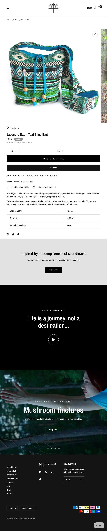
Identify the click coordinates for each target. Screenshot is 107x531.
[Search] (95, 8)
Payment (10, 482)
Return (9, 490)
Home (8, 20)
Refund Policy (11, 467)
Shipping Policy (12, 471)
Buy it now (53, 167)
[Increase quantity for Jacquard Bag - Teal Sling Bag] (16, 151)
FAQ (8, 486)
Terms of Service (12, 478)
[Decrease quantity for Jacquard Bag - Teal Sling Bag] (9, 151)
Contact (9, 493)
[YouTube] (54, 472)
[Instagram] (48, 472)
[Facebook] (42, 472)
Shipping (16, 142)
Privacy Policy (11, 474)
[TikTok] (42, 479)
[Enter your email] (81, 479)
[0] (98, 8)
